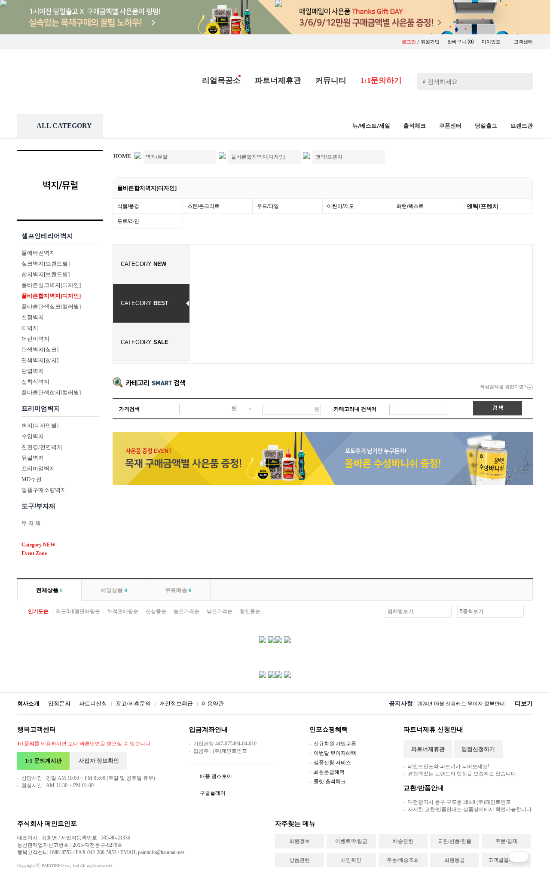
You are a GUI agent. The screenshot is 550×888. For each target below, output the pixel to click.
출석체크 (414, 125)
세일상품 (114, 590)
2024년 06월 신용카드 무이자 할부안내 (461, 704)
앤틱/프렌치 (482, 206)
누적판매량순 (122, 611)
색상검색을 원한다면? (503, 386)
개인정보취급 (176, 703)
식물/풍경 (128, 206)
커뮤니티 (330, 80)
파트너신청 (93, 703)
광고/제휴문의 (133, 703)
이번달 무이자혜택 (335, 753)
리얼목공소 (221, 80)
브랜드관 (521, 125)
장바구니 (460, 42)
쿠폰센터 (450, 125)
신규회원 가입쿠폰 (335, 744)
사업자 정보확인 (99, 760)
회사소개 (28, 703)
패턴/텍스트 (410, 206)
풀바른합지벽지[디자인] (147, 188)
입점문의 (59, 703)
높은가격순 (186, 611)
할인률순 (250, 611)
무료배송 (178, 590)
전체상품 (49, 590)
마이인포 (492, 42)
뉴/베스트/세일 (371, 125)
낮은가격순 (219, 611)
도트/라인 (128, 221)
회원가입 (430, 42)
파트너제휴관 (278, 80)
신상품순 (156, 611)
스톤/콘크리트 (203, 206)
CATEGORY (143, 264)
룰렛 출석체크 (330, 781)
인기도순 (38, 611)
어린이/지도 (340, 206)
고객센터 (523, 42)
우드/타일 (268, 206)
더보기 (524, 703)
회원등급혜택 (329, 772)
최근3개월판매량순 (78, 611)
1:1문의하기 (381, 80)
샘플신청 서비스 (332, 763)
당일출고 (486, 125)
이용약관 (213, 703)
